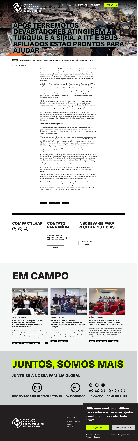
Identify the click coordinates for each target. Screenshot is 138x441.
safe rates (16, 343)
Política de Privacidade (71, 425)
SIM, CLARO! (97, 427)
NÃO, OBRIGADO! (123, 427)
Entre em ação (109, 5)
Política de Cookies (73, 421)
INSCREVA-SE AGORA (87, 243)
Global (65, 203)
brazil (54, 341)
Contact (75, 388)
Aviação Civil (101, 341)
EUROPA (43, 203)
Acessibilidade (72, 418)
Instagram (97, 390)
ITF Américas (63, 341)
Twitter (91, 385)
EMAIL (55, 248)
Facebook (97, 385)
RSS (103, 390)
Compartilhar (27, 223)
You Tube (103, 385)
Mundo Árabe (54, 203)
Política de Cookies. (93, 437)
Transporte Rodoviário (31, 343)
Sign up (37, 388)
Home (15, 60)
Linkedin (91, 390)
